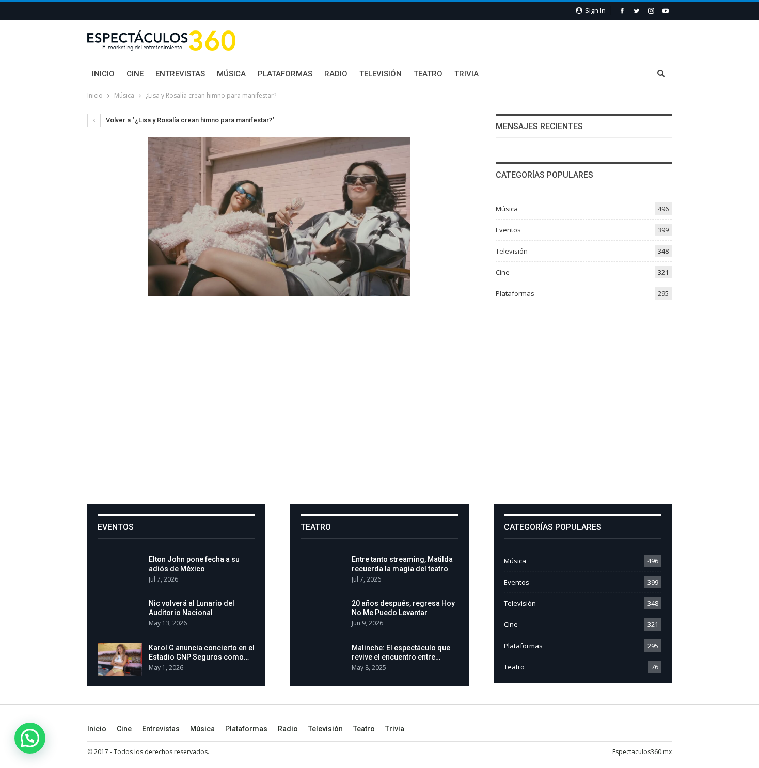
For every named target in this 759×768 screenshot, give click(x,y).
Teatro (428, 74)
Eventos (508, 229)
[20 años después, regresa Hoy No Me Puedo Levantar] (323, 615)
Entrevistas (180, 74)
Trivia (466, 74)
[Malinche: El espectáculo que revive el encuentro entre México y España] (323, 659)
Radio (335, 74)
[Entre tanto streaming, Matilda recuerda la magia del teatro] (323, 571)
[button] (29, 738)
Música (231, 74)
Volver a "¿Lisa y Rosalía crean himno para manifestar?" (189, 120)
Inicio (103, 74)
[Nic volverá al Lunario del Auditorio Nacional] (120, 615)
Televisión (380, 74)
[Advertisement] (379, 401)
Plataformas (285, 74)
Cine (135, 74)
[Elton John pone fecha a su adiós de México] (120, 571)
